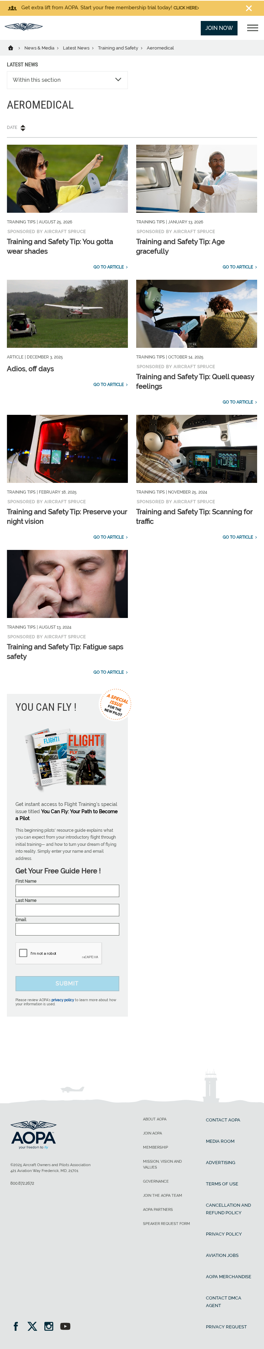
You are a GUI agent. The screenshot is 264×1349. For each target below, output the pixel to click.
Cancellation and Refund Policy (228, 1209)
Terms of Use (222, 1183)
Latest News (76, 48)
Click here (185, 7)
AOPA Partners (158, 1209)
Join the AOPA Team (162, 1195)
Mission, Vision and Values (162, 1164)
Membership (155, 1147)
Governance (156, 1181)
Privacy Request (226, 1326)
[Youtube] (65, 1327)
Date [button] (12, 127)
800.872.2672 (22, 1183)
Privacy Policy (224, 1234)
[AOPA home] (23, 28)
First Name (25, 881)
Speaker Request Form (166, 1223)
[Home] (15, 47)
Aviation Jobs (222, 1255)
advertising (220, 1162)
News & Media (39, 48)
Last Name (25, 900)
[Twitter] (34, 1327)
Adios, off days (30, 369)
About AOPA (154, 1119)
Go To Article (109, 267)
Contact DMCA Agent (223, 1301)
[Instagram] (51, 1327)
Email (20, 919)
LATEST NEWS (22, 64)
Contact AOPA (223, 1120)
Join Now (219, 28)
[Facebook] (18, 1327)
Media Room (220, 1141)
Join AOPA (152, 1133)
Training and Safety (118, 48)
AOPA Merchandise (228, 1276)
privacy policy (63, 1000)
